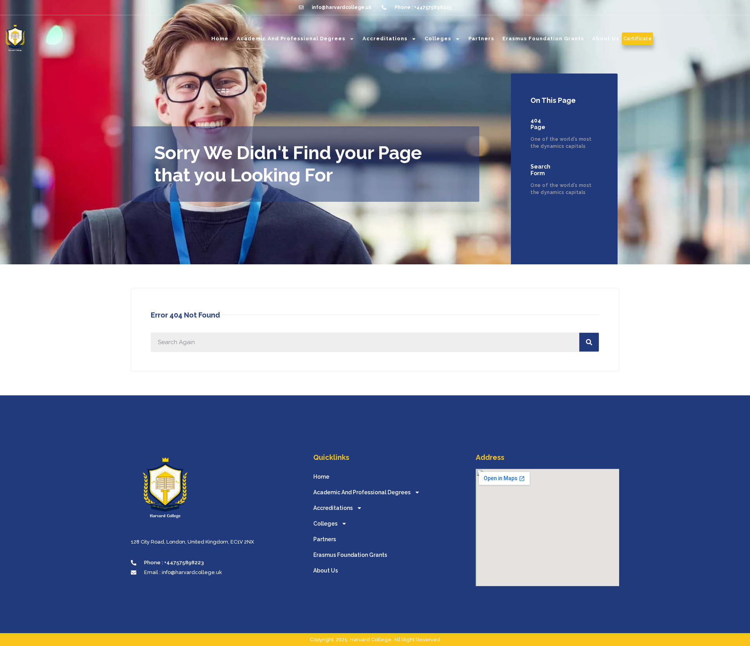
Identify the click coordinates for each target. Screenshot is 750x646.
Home (220, 38)
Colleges (438, 38)
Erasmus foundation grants (543, 38)
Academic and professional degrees (291, 38)
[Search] (589, 342)
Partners (481, 38)
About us (605, 38)
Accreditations (384, 38)
